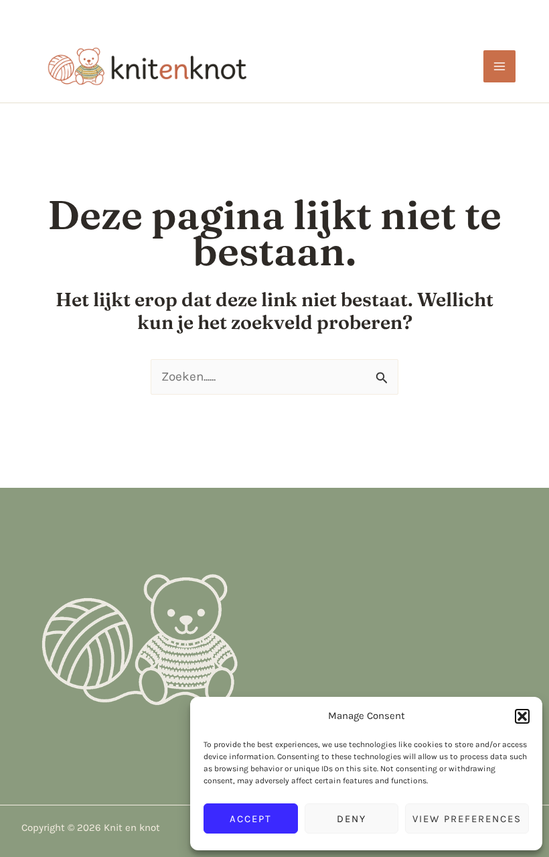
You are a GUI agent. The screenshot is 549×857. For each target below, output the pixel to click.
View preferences (467, 819)
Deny (351, 819)
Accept (251, 819)
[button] (522, 716)
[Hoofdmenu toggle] (499, 66)
